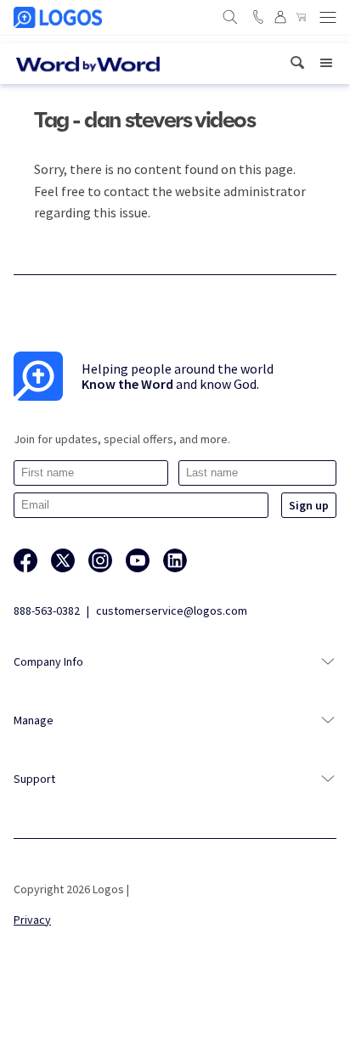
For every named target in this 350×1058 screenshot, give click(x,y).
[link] (297, 63)
